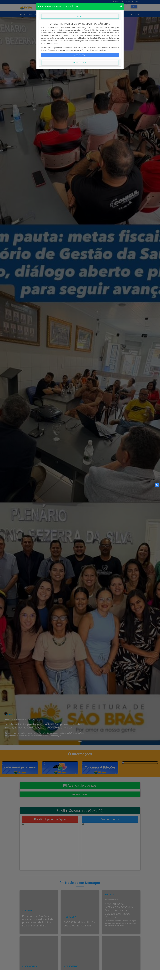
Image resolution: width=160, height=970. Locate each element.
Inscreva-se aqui (81, 55)
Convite (80, 16)
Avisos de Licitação (80, 62)
